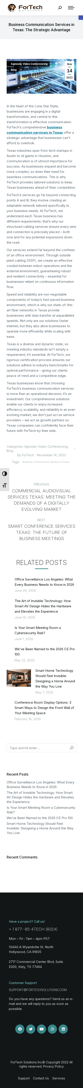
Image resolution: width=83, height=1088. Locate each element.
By (25, 455)
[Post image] (8, 579)
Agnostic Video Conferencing (29, 64)
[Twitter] (30, 1029)
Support (24, 1078)
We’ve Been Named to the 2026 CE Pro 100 (45, 651)
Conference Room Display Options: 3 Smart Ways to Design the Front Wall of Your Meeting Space (44, 707)
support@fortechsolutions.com (38, 990)
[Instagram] (52, 1029)
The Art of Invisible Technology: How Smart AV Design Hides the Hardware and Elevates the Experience (43, 606)
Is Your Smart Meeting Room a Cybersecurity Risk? (38, 630)
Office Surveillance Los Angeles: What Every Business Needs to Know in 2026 (44, 582)
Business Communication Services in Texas (46, 462)
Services (58, 1078)
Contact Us (41, 1078)
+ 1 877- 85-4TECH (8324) (33, 929)
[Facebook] (20, 1029)
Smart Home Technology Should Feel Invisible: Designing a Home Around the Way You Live (55, 678)
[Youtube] (41, 1029)
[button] (81, 17)
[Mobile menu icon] (71, 8)
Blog (14, 69)
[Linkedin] (63, 1029)
